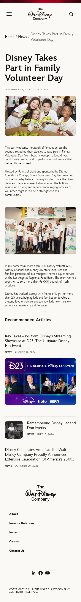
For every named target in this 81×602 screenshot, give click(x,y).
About (13, 514)
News (22, 37)
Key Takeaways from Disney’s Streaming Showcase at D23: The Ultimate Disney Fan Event (38, 341)
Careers (14, 541)
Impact (14, 532)
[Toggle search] (71, 14)
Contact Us (16, 551)
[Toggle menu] (9, 14)
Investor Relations (21, 523)
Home (9, 37)
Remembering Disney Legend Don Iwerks (51, 425)
